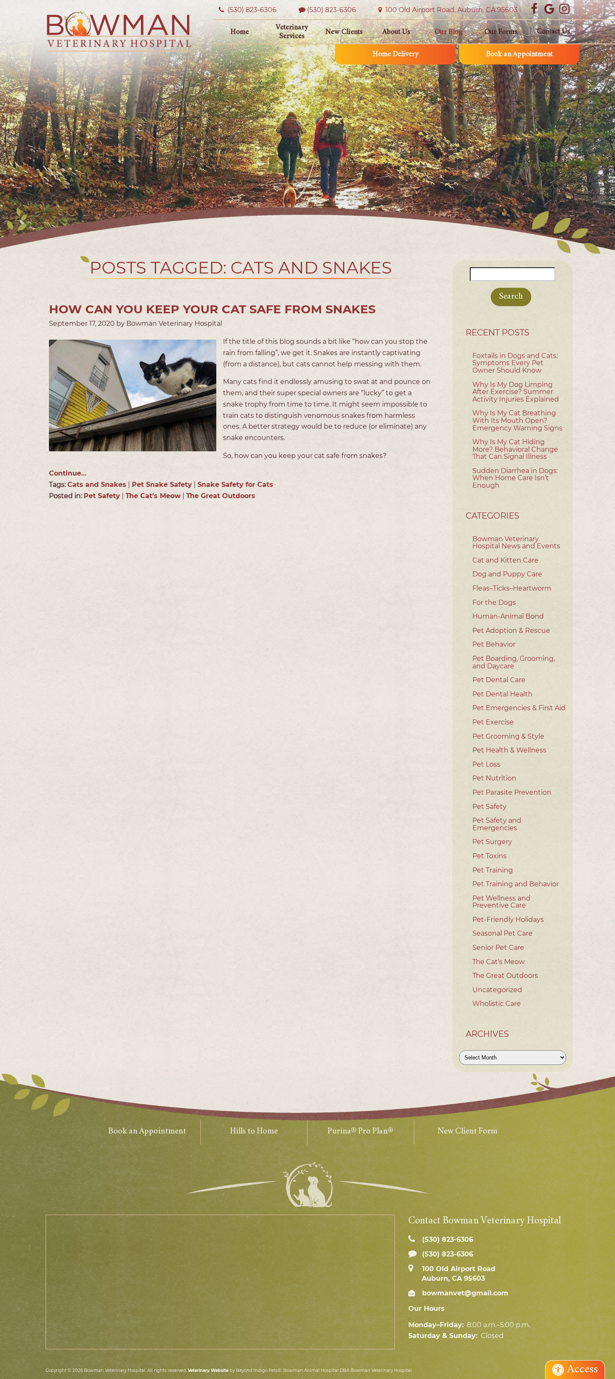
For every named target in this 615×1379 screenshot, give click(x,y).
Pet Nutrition (494, 778)
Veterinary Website (208, 1370)
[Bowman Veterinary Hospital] (119, 31)
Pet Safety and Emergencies (496, 824)
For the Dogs (494, 602)
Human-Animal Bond (508, 616)
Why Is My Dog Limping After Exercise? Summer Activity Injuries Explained (515, 392)
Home (240, 32)
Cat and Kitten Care (505, 560)
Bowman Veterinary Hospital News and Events (516, 542)
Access (582, 1370)
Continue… (68, 473)
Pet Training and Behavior (515, 884)
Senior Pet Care (498, 948)
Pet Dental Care (498, 680)
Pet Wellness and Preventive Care (501, 902)
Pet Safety (102, 496)
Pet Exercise (493, 722)
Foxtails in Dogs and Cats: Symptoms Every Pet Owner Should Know (515, 363)
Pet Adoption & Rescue (511, 630)
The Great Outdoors (220, 496)
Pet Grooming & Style (508, 736)
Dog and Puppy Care (507, 574)
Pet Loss (486, 764)
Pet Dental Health (502, 694)
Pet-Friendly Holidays (508, 920)
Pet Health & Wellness (509, 750)
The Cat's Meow (153, 496)
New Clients (344, 32)
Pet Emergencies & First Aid (519, 708)
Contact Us (553, 32)
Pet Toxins (489, 856)
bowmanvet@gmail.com (464, 1293)
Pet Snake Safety (162, 485)
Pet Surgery (492, 842)
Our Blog (449, 32)
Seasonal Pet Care (502, 933)
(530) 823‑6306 (251, 10)
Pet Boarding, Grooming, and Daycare (513, 662)
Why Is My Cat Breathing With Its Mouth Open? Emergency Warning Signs (517, 420)
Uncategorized (497, 990)
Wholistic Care (496, 1004)
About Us (396, 32)
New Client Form (467, 1131)
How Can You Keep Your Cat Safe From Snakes (212, 309)
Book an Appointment (519, 54)
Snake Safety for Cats (235, 485)
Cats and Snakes (96, 485)
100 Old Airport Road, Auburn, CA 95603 (451, 10)
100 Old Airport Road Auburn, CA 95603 (457, 1273)
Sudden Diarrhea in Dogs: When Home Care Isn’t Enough (515, 478)
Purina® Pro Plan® (360, 1131)
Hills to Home (254, 1131)
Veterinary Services (292, 32)
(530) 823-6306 (331, 10)
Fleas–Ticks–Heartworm (511, 588)
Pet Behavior (493, 644)
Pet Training (492, 870)
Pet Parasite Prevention (511, 792)
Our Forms (501, 32)
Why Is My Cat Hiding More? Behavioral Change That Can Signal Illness (515, 449)
